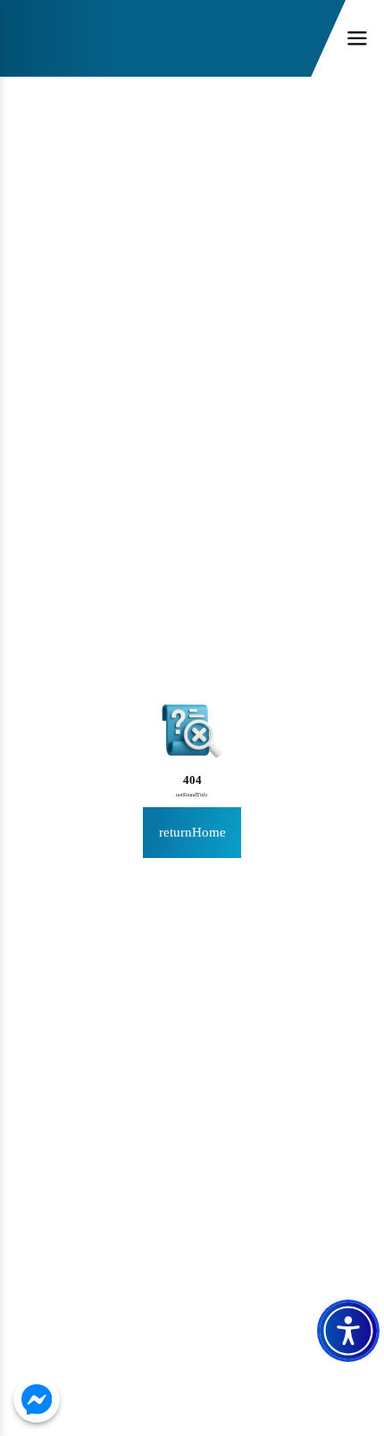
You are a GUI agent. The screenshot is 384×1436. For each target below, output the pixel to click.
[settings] (348, 1331)
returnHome (192, 832)
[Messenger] (36, 1399)
